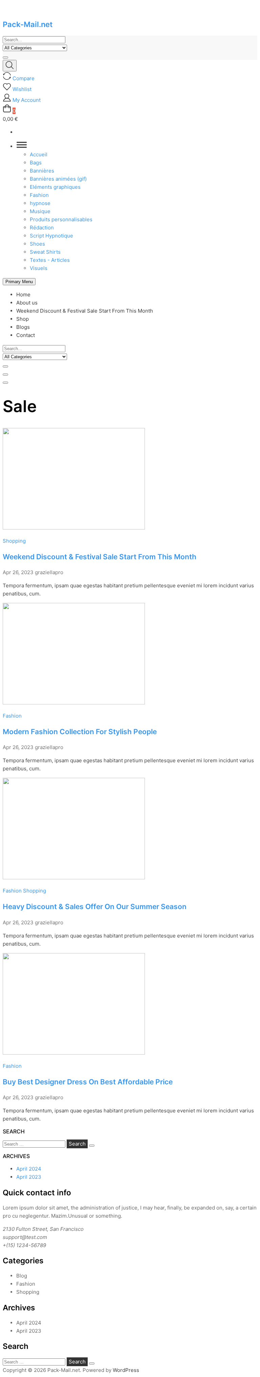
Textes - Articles (50, 260)
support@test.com (25, 1237)
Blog (21, 1275)
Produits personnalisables (61, 219)
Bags (36, 162)
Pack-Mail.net (27, 24)
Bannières (42, 170)
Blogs (23, 327)
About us (27, 302)
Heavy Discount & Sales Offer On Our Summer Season (95, 906)
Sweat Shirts (45, 252)
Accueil (38, 154)
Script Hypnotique (51, 235)
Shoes (37, 244)
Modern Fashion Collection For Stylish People (80, 731)
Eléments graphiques (55, 187)
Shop (22, 319)
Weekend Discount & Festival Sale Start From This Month (84, 311)
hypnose (40, 203)
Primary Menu (19, 281)
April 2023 (28, 1177)
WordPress (126, 1370)
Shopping (14, 541)
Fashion (39, 195)
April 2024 (28, 1169)
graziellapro (49, 572)
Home (23, 294)
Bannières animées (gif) (58, 179)
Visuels (38, 268)
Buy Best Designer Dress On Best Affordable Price (88, 1082)
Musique (40, 211)
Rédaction (42, 227)
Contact (25, 335)
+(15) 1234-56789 (24, 1245)
